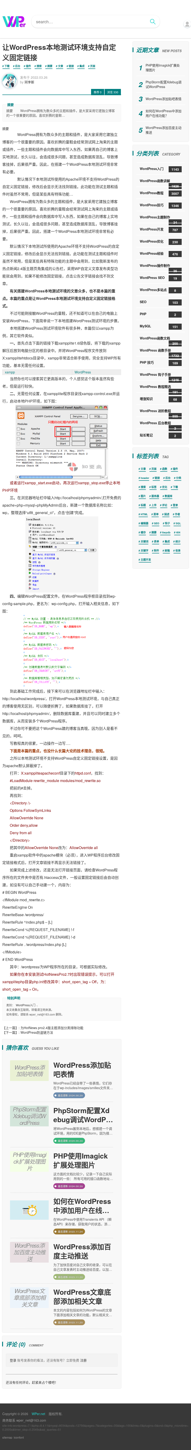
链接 (71, 66)
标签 (154, 487)
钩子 (167, 523)
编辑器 (144, 523)
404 (178, 532)
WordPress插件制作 (158, 267)
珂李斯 (29, 82)
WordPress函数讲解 (159, 182)
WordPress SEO (158, 278)
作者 (177, 514)
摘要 (49, 66)
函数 (164, 469)
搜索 (39, 66)
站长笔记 (158, 435)
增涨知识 (158, 399)
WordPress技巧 (159, 205)
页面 (92, 66)
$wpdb (166, 532)
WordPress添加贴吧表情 (82, 1069)
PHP (158, 314)
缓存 (143, 532)
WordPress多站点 (158, 290)
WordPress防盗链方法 (36, 1032)
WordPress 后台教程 (158, 424)
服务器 (155, 496)
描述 (166, 514)
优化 (164, 487)
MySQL (159, 326)
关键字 (144, 550)
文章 (60, 66)
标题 (143, 505)
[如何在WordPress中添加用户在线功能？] (29, 1215)
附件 (156, 550)
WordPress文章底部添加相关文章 (82, 1296)
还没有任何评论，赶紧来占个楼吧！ (32, 1382)
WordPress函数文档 (159, 340)
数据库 (168, 496)
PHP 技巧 (159, 362)
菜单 (156, 514)
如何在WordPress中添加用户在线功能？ (82, 1205)
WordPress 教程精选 (159, 388)
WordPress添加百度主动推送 (82, 1251)
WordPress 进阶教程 (159, 412)
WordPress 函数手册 (159, 352)
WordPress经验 (159, 253)
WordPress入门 (25, 1005)
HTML (144, 514)
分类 (178, 478)
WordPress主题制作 (158, 219)
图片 (143, 496)
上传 (154, 505)
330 (112, 92)
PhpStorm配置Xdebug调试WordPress (83, 1115)
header (145, 478)
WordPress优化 (159, 241)
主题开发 (146, 559)
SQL (178, 523)
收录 (178, 550)
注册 (83, 1360)
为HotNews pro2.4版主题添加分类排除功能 (51, 1027)
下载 (7, 66)
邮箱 (167, 550)
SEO (159, 302)
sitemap (7, 1437)
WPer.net (38, 1413)
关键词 (144, 541)
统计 (178, 541)
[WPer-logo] (14, 21)
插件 (28, 66)
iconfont (19, 1437)
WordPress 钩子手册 (159, 376)
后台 (17, 66)
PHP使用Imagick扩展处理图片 (80, 1160)
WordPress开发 (159, 229)
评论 (164, 505)
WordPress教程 (159, 193)
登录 (13, 1360)
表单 (156, 541)
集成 (82, 66)
